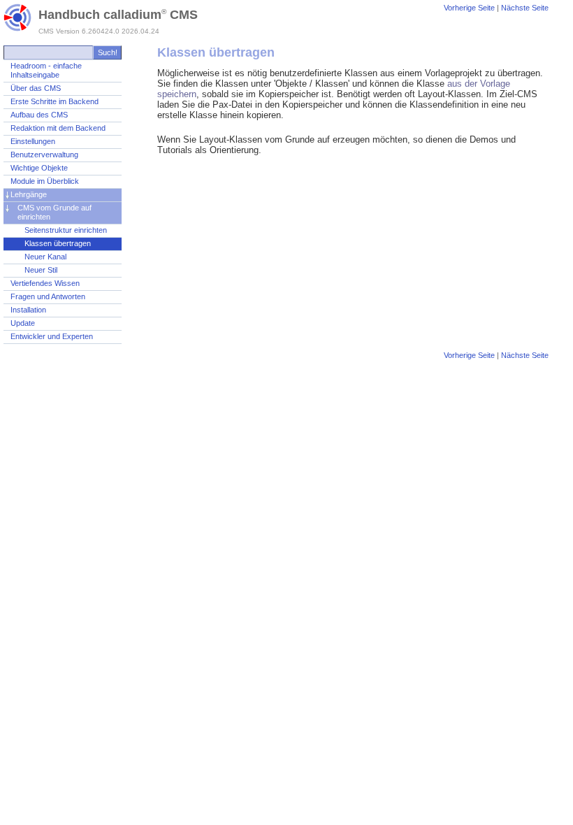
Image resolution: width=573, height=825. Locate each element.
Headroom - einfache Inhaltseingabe (46, 70)
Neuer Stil (40, 270)
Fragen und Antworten (47, 296)
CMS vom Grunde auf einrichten (54, 212)
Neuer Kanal (45, 256)
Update (22, 323)
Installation (28, 310)
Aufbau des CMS (39, 114)
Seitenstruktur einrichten (65, 230)
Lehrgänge (28, 194)
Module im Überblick (44, 181)
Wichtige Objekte (39, 168)
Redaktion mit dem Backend (58, 128)
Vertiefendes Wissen (45, 283)
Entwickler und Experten (51, 336)
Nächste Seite (525, 7)
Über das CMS (35, 88)
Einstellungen (32, 141)
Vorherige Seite (469, 7)
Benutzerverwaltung (44, 154)
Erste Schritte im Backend (54, 101)
